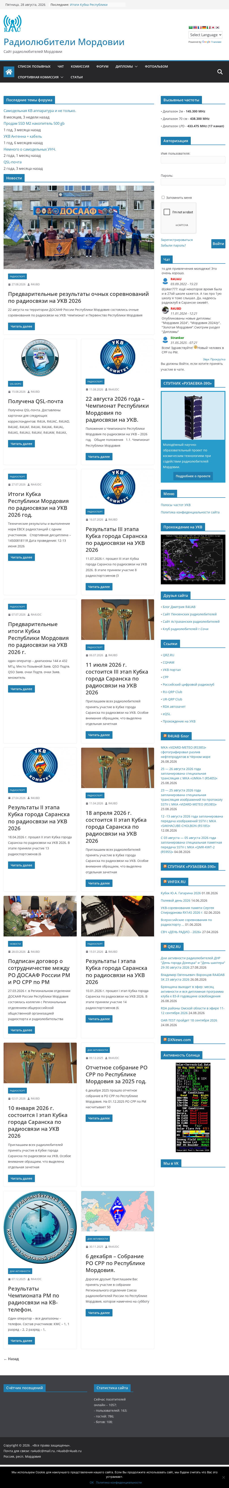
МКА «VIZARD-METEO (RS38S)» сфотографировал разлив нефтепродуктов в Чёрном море (185, 752)
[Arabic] (191, 27)
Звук (206, 359)
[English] (195, 27)
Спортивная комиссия (38, 77)
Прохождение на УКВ (179, 721)
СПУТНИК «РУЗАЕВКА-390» (192, 866)
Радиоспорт (17, 276)
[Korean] (217, 27)
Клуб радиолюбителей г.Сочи (185, 629)
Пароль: (167, 175)
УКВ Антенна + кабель (23, 136)
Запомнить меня (179, 197)
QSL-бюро (15, 383)
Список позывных (34, 66)
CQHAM (168, 662)
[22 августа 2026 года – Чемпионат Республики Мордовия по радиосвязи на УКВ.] (117, 356)
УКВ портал (172, 670)
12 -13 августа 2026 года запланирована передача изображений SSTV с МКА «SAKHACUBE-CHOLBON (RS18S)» (192, 821)
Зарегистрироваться (177, 240)
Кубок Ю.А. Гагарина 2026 (181, 893)
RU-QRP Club (172, 692)
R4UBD (35, 284)
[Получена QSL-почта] (40, 358)
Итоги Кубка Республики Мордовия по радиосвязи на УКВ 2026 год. (38, 504)
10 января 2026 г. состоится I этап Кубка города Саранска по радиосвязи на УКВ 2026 (38, 1121)
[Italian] (208, 27)
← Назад (11, 1358)
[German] (204, 27)
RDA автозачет (174, 706)
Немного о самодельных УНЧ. (30, 149)
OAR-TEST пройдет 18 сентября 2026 (189, 1020)
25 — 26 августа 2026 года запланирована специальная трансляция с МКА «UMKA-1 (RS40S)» (189, 773)
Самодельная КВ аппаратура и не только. (40, 110)
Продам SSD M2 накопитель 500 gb (34, 123)
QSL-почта (13, 162)
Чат (61, 66)
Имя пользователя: (175, 153)
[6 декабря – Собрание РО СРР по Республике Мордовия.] (117, 1211)
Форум (102, 66)
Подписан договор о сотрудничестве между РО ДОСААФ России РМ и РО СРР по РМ (39, 971)
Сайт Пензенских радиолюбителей (190, 614)
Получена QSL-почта (35, 401)
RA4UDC (113, 389)
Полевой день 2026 (175, 900)
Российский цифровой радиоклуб (188, 684)
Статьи (77, 77)
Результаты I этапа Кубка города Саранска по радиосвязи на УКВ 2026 (116, 971)
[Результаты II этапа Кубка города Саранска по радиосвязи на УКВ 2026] (40, 765)
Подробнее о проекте (193, 476)
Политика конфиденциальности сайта (190, 512)
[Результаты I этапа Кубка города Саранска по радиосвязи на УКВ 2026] (117, 916)
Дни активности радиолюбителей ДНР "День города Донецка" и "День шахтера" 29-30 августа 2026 (193, 962)
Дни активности (97, 1050)
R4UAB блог (178, 736)
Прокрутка (217, 359)
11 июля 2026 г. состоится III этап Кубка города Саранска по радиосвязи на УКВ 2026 (117, 678)
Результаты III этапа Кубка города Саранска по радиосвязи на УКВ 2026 (116, 539)
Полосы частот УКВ (176, 505)
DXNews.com (179, 1039)
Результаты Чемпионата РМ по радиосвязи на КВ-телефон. (33, 1299)
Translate (216, 42)
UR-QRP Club (172, 699)
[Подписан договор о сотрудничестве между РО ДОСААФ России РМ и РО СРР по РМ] (40, 916)
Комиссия (80, 66)
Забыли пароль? (173, 245)
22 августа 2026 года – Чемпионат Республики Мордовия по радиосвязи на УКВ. (117, 409)
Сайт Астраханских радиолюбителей (191, 621)
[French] (199, 27)
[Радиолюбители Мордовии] (9, 71)
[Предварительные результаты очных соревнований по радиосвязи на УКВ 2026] (79, 227)
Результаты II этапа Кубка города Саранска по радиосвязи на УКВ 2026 (39, 817)
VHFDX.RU (177, 881)
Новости (15, 943)
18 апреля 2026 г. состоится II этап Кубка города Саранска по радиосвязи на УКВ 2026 (116, 826)
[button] (135, 66)
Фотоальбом (156, 66)
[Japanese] (213, 27)
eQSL (166, 714)
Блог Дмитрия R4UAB (179, 607)
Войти (218, 243)
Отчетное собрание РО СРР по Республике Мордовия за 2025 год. (117, 1074)
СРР (165, 677)
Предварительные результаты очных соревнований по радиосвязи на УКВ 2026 (78, 297)
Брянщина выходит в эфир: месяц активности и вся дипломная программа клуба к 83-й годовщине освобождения (192, 991)
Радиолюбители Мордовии (64, 41)
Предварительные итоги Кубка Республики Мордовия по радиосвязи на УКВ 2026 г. (38, 638)
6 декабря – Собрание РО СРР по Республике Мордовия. (115, 1263)
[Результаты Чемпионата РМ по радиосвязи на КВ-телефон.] (40, 1227)
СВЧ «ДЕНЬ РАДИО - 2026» (181, 932)
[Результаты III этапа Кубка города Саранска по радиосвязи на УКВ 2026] (117, 486)
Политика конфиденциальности (119, 1482)
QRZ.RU (168, 655)
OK (92, 1482)
